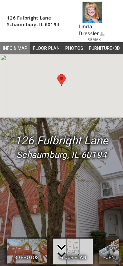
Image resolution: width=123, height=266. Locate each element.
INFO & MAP (15, 48)
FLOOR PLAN (46, 48)
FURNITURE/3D (104, 48)
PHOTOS (74, 48)
